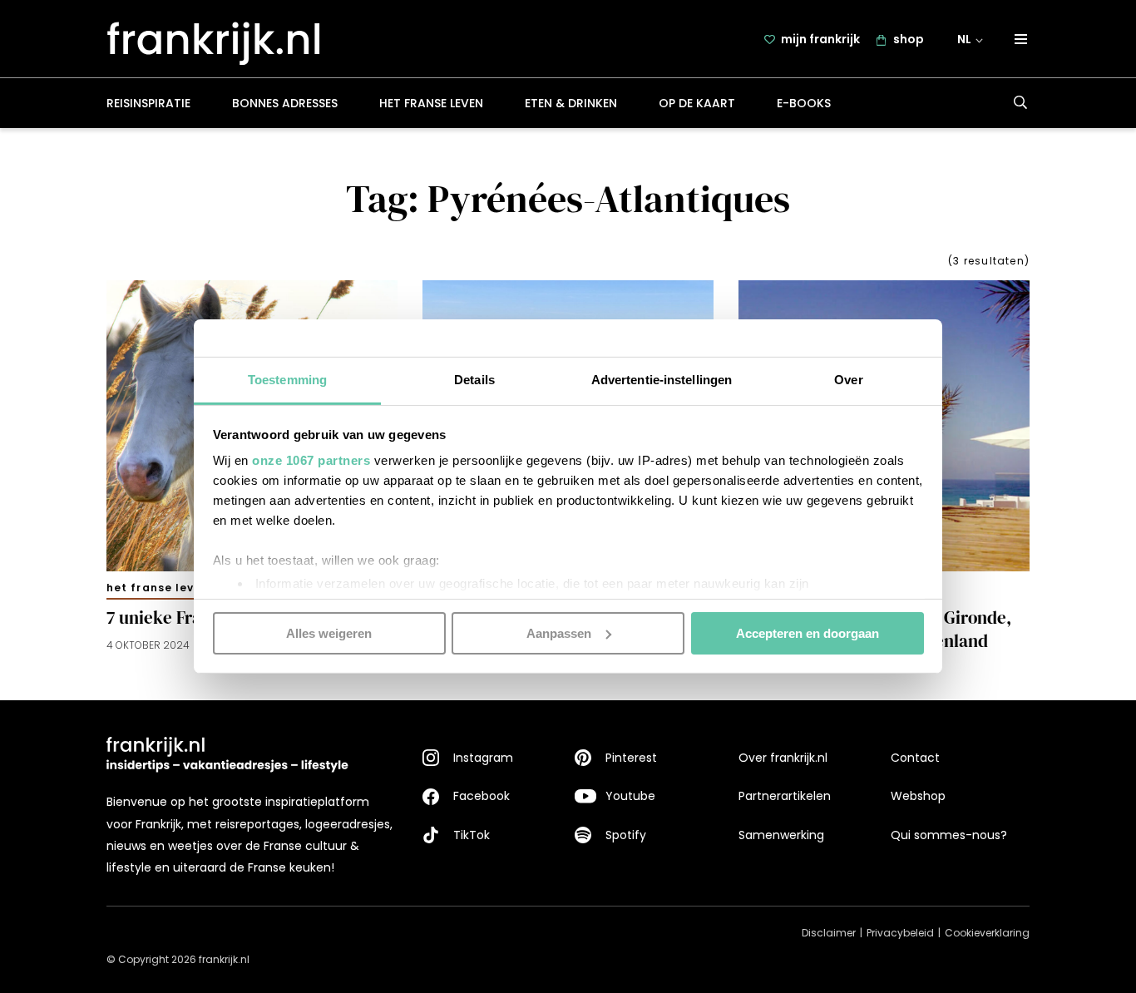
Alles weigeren (329, 632)
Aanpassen (558, 632)
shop (908, 39)
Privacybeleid (900, 933)
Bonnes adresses (285, 103)
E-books (804, 103)
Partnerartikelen (784, 796)
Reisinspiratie (148, 103)
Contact (915, 757)
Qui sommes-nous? (949, 835)
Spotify (625, 835)
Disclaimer (829, 933)
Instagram (483, 757)
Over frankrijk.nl (782, 757)
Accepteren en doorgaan (807, 632)
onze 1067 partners (311, 460)
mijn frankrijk (820, 39)
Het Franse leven (431, 103)
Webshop (918, 796)
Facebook (481, 796)
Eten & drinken (571, 103)
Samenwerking (781, 835)
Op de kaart (697, 103)
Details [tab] (474, 380)
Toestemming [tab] (287, 380)
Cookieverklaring (987, 933)
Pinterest (631, 757)
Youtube (630, 796)
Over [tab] (848, 380)
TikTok (471, 835)
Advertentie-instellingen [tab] (661, 380)
